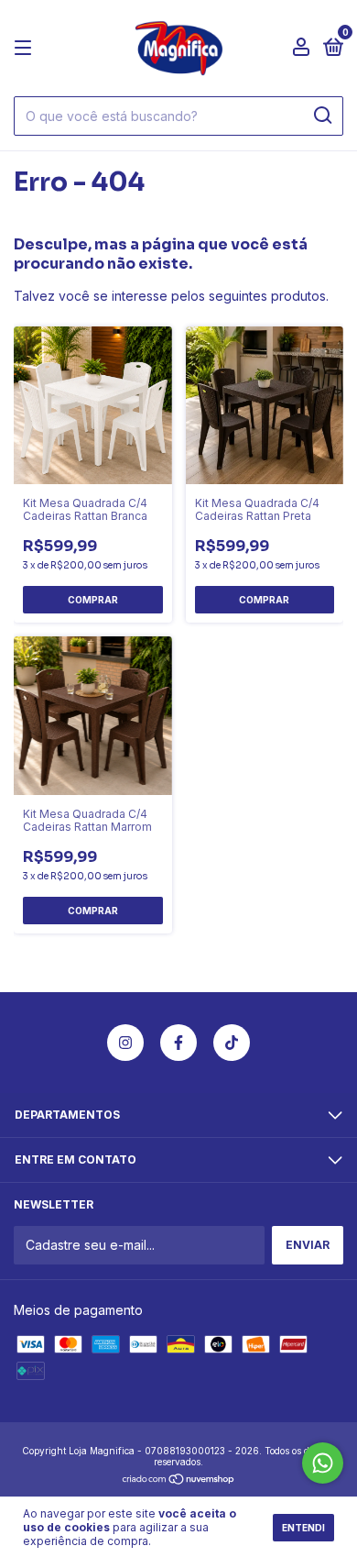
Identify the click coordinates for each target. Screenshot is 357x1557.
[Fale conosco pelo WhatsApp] (322, 1463)
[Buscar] (322, 115)
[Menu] (26, 48)
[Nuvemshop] (179, 1479)
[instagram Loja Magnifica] (125, 1042)
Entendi (303, 1527)
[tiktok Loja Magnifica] (231, 1042)
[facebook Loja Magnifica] (178, 1042)
